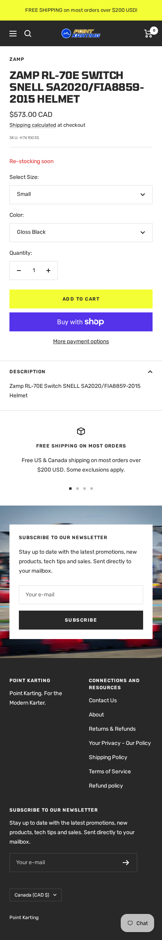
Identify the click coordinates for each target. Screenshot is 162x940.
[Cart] (148, 34)
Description (27, 371)
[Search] (27, 33)
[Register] (126, 862)
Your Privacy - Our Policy (120, 743)
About (96, 714)
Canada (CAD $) (32, 895)
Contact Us (103, 700)
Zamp (16, 59)
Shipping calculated (32, 125)
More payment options (81, 341)
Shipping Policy (108, 757)
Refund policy (106, 785)
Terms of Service (110, 771)
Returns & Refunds (112, 729)
